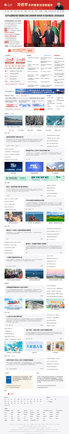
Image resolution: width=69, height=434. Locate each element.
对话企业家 (8, 145)
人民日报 (6, 373)
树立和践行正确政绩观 (60, 100)
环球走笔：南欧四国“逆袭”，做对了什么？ (54, 231)
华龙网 (12, 418)
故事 (12, 68)
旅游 (9, 325)
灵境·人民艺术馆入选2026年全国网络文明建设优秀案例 (46, 385)
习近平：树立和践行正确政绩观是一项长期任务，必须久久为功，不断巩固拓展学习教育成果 (23, 18)
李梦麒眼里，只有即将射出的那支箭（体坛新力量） (13, 339)
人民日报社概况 (11, 424)
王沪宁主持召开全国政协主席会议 (10, 25)
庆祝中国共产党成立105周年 (60, 98)
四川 (37, 401)
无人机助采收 (55, 173)
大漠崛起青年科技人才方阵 (51, 261)
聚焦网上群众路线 (33, 98)
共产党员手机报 (21, 86)
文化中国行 (55, 352)
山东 (11, 401)
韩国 (51, 399)
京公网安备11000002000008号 (55, 431)
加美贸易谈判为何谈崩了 (8, 250)
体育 (12, 325)
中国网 (44, 414)
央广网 (25, 416)
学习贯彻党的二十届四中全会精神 (50, 101)
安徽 (40, 399)
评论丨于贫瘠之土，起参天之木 (46, 71)
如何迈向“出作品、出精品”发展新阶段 (53, 317)
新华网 (5, 414)
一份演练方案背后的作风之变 (14, 257)
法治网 (12, 416)
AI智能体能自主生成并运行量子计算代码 (11, 159)
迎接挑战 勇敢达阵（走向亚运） (9, 336)
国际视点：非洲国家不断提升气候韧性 (36, 244)
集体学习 (14, 70)
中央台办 (31, 410)
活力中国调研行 (59, 103)
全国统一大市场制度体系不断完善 (52, 143)
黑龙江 (28, 399)
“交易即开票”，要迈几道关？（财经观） (53, 138)
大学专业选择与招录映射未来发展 (35, 200)
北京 (5, 399)
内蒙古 (18, 399)
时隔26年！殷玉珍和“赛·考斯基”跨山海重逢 (59, 80)
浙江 (37, 399)
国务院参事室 (32, 412)
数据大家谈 (13, 173)
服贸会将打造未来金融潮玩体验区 (52, 140)
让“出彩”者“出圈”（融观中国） (14, 316)
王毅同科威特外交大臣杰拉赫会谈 (33, 57)
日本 (47, 399)
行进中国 (48, 106)
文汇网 (44, 418)
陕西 (11, 403)
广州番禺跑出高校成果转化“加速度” (10, 209)
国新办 (44, 412)
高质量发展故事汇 (34, 173)
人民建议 (12, 95)
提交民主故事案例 (24, 95)
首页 (5, 11)
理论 (7, 73)
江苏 (34, 399)
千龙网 (5, 418)
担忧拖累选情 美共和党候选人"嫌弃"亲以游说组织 (12, 242)
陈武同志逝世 (30, 61)
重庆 (34, 401)
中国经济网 (25, 414)
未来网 (57, 416)
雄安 (31, 403)
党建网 (44, 420)
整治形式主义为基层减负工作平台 (11, 86)
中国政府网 (19, 412)
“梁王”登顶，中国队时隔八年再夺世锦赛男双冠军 (39, 330)
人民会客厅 (12, 145)
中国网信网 (51, 412)
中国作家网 (19, 420)
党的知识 (22, 70)
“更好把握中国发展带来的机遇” (52, 236)
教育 (8, 182)
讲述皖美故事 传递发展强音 (13, 309)
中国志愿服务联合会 (33, 420)
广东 (24, 401)
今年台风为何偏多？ (7, 157)
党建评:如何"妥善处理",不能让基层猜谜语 (12, 34)
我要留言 (42, 109)
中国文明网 (57, 412)
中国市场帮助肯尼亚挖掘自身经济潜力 (53, 234)
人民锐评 (15, 11)
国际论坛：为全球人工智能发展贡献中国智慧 (18, 230)
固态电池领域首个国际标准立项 (14, 137)
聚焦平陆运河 (34, 309)
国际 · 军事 (30, 130)
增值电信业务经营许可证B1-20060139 (29, 429)
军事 (8, 226)
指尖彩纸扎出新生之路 (50, 190)
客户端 (49, 11)
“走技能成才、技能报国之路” (51, 185)
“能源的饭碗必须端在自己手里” (58, 58)
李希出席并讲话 (54, 18)
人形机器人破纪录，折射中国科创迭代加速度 (11, 151)
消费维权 (16, 145)
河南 (14, 401)
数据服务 (43, 424)
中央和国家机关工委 (46, 410)
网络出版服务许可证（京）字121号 (39, 431)
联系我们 (58, 424)
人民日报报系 (7, 55)
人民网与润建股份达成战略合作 (42, 387)
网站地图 (50, 401)
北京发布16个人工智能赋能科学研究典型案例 (12, 154)
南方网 (57, 418)
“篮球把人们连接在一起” (8, 328)
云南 (5, 403)
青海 (18, 403)
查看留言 (36, 109)
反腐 (7, 81)
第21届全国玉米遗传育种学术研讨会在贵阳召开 (55, 296)
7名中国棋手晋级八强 (8, 331)
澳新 (55, 399)
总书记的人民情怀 (50, 97)
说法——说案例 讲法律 (60, 106)
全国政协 (12, 412)
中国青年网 (51, 414)
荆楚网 (38, 418)
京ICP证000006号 (48, 431)
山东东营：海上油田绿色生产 (34, 223)
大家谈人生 (34, 352)
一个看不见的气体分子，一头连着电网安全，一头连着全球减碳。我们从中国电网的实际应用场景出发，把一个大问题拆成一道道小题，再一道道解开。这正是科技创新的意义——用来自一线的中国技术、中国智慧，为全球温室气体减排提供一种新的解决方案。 (44, 154)
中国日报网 (31, 414)
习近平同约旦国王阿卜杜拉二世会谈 (12, 21)
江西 (8, 401)
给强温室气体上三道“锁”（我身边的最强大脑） (38, 150)
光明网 (18, 414)
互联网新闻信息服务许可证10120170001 (17, 429)
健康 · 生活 (57, 130)
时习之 (6, 68)
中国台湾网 (44, 416)
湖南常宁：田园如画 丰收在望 (55, 223)
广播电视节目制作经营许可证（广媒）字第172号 (43, 429)
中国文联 (12, 420)
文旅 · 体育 (48, 130)
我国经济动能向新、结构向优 (12, 28)
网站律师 (51, 424)
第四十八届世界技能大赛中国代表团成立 (17, 187)
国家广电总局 (26, 412)
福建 (5, 401)
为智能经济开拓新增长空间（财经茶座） (53, 135)
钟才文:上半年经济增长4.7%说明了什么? (14, 30)
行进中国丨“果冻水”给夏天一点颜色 (45, 45)
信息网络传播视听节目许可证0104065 (14, 431)
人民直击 (6, 40)
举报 (55, 11)
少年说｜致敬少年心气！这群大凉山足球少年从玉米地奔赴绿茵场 (59, 74)
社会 (5, 182)
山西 (14, 399)
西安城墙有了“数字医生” (51, 325)
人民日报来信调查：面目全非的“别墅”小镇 (59, 68)
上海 (31, 399)
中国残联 (5, 420)
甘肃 (14, 403)
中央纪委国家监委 (7, 410)
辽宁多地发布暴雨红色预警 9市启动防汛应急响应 (12, 46)
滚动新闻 (29, 209)
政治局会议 (10, 70)
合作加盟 (35, 424)
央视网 (12, 414)
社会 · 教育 (20, 130)
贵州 (40, 401)
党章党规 (18, 70)
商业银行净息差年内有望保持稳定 (52, 146)
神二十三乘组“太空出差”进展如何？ (34, 126)
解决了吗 (38, 98)
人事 (7, 78)
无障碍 (52, 11)
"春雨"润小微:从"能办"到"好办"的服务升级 (12, 43)
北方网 (50, 418)
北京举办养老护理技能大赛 (51, 285)
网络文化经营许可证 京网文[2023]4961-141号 (27, 431)
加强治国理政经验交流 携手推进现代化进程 (54, 228)
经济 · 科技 (11, 130)
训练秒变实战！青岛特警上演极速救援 (55, 126)
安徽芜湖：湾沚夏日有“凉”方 (45, 78)
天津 (8, 399)
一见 (15, 68)
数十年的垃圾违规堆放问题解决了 (52, 193)
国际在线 (31, 416)
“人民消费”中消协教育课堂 (13, 368)
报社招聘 (20, 424)
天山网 (31, 418)
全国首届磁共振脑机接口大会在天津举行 (17, 287)
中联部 (18, 410)
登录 (63, 11)
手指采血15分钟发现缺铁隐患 (52, 366)
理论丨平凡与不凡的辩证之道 (32, 71)
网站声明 (47, 424)
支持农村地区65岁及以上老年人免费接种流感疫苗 (19, 360)
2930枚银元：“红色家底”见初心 (15, 83)
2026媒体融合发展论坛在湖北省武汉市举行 (13, 385)
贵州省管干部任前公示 (13, 78)
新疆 (24, 403)
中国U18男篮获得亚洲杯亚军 (58, 82)
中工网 (18, 416)
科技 (26, 159)
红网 (24, 418)
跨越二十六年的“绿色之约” (51, 239)
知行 (9, 68)
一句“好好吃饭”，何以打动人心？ (59, 85)
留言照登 (42, 98)
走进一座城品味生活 (55, 309)
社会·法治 (8, 195)
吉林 (24, 399)
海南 (31, 401)
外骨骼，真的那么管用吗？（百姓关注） (53, 358)
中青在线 (57, 414)
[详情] (40, 382)
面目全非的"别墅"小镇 (12, 40)
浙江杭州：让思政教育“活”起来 (9, 204)
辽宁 (21, 399)
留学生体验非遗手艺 (13, 223)
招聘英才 (24, 424)
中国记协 (38, 412)
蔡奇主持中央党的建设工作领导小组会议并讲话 (45, 18)
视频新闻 (6, 113)
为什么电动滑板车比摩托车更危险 (52, 369)
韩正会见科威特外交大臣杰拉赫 (10, 26)
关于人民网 (16, 424)
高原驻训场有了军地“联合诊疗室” (52, 258)
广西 (27, 401)
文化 (7, 325)
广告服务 (28, 424)
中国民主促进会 (26, 420)
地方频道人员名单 (7, 405)
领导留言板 (7, 95)
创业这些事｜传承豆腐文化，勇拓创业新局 (54, 291)
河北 (11, 399)
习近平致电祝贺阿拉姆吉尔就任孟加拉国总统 (12, 23)
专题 (58, 18)
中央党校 (50, 410)
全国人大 (5, 412)
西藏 (8, 403)
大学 (32, 209)
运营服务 (32, 424)
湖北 (18, 401)
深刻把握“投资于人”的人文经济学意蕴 (16, 73)
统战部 (12, 410)
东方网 (38, 420)
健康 (7, 368)
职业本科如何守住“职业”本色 (9, 201)
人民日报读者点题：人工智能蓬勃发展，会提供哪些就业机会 (59, 65)
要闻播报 (29, 55)
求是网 (5, 416)
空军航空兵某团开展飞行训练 (55, 280)
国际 (5, 226)
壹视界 (19, 68)
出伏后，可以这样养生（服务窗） (52, 361)
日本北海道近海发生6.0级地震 (9, 247)
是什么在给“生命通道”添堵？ (58, 70)
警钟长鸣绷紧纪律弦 (13, 81)
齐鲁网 (18, 418)
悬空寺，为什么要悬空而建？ (58, 76)
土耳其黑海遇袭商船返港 (34, 280)
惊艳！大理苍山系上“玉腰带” (13, 126)
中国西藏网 (51, 416)
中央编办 (38, 410)
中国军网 (38, 416)
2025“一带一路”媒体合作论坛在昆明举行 (13, 387)
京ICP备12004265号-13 (54, 429)
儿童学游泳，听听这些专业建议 (13, 352)
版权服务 (39, 424)
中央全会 (6, 70)
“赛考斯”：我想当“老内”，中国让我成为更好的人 (59, 62)
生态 (29, 159)
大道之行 (23, 68)
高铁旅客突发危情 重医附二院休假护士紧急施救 (55, 293)
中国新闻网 (38, 414)
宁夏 (21, 403)
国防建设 (10, 266)
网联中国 (39, 130)
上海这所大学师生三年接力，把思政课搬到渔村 (54, 288)
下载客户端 (18, 95)
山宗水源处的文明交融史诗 (51, 320)
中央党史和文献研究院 (59, 410)
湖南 (21, 401)
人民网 (37, 373)
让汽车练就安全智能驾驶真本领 (10, 38)
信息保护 (54, 424)
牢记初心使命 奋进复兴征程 (51, 104)
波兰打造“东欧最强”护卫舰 (51, 266)
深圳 (27, 403)
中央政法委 (25, 410)
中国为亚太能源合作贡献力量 (13, 280)
